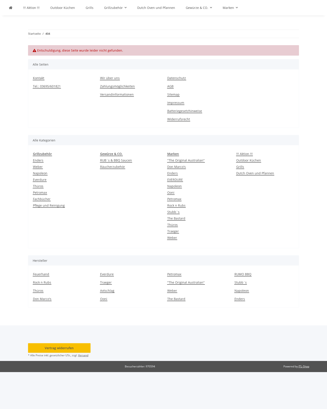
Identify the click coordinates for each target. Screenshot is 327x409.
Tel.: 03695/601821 (47, 86)
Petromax (40, 192)
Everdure (39, 179)
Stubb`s (173, 212)
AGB (170, 86)
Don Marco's (176, 167)
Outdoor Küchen (248, 160)
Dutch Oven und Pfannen (255, 173)
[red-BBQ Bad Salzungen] (11, 7)
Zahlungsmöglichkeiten (117, 86)
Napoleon (40, 173)
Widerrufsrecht (178, 119)
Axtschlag (107, 290)
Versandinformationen (117, 94)
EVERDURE (175, 179)
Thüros (38, 186)
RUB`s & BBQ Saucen (116, 160)
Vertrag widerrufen (59, 348)
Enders (38, 160)
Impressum (175, 103)
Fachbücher (41, 199)
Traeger (173, 231)
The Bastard (176, 218)
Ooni (170, 192)
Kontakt (38, 78)
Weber (38, 167)
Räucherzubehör (112, 167)
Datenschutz (176, 78)
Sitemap (173, 94)
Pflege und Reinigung (49, 205)
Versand (83, 355)
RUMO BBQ (242, 274)
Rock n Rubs (176, 205)
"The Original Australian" (186, 160)
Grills (240, 167)
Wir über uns (110, 78)
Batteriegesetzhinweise (184, 111)
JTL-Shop (304, 366)
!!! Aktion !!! (244, 154)
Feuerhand (41, 274)
